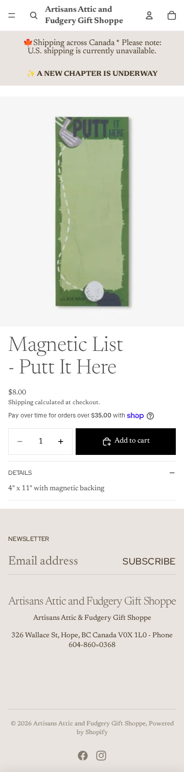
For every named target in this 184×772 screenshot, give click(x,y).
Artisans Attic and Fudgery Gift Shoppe (89, 724)
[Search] (33, 15)
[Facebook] (83, 755)
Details (20, 473)
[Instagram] (101, 755)
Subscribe (149, 561)
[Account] (149, 15)
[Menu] (12, 15)
